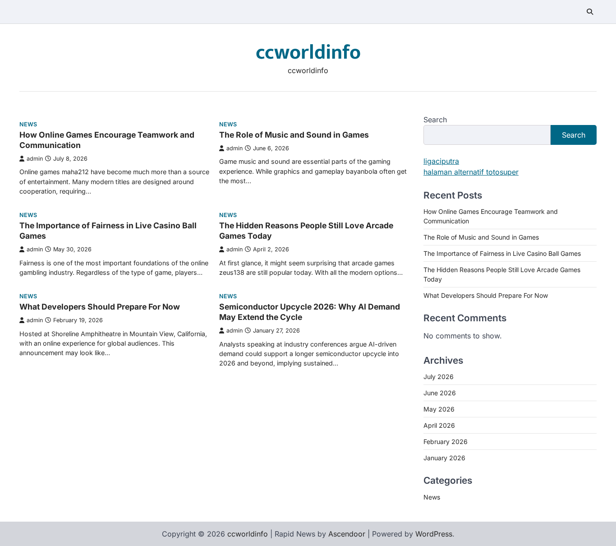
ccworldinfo (308, 52)
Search (435, 119)
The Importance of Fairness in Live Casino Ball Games (502, 253)
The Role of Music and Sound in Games (294, 134)
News (28, 124)
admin (35, 158)
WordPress (433, 533)
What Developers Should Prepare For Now (99, 306)
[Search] (590, 12)
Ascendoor (346, 533)
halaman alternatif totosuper (471, 171)
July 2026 (438, 376)
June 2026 (439, 393)
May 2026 (439, 409)
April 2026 (439, 425)
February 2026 (445, 441)
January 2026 (444, 458)
